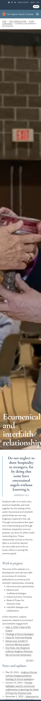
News (33, 2)
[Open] (37, 14)
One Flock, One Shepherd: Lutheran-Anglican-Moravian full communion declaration (19, 651)
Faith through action (17, 21)
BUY (38, 2)
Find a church (23, 2)
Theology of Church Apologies (19, 634)
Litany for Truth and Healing (18, 637)
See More (29, 660)
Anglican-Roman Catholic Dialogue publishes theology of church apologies (21, 676)
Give (36, 7)
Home (4, 21)
